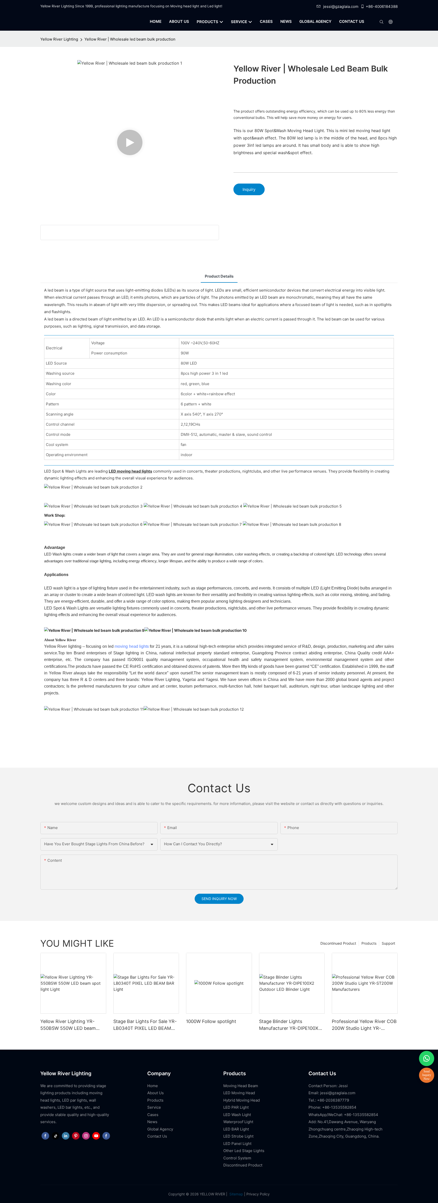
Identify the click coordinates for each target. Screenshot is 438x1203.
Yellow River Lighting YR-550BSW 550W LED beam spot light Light (68, 1025)
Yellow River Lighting (59, 39)
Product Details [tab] (219, 276)
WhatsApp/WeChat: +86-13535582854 (343, 1114)
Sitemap (235, 1194)
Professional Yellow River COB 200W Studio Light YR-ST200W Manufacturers (364, 1025)
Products (368, 943)
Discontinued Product (338, 943)
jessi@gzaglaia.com (340, 6)
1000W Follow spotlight (211, 1021)
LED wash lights (161, 594)
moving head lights (132, 646)
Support (388, 943)
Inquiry (249, 189)
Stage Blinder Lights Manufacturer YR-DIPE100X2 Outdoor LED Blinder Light (290, 1025)
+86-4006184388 (382, 6)
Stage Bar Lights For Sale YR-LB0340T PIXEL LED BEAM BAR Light (145, 1025)
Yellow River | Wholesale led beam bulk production (129, 39)
